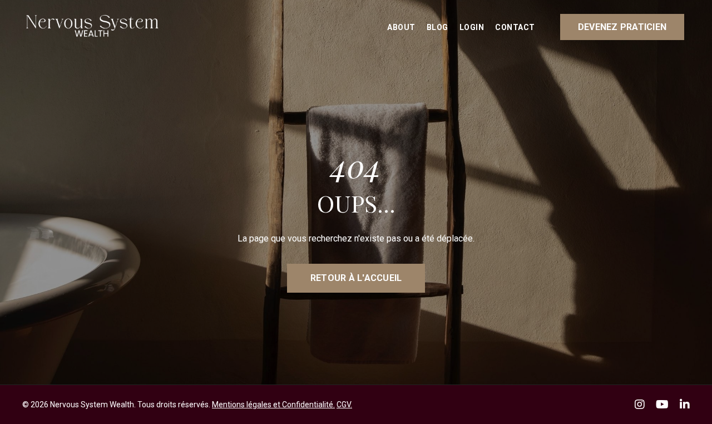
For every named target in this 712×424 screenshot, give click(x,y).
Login (471, 27)
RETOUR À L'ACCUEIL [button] (356, 278)
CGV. (344, 404)
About (401, 27)
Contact (515, 27)
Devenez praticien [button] (622, 27)
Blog (437, 27)
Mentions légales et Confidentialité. (273, 404)
